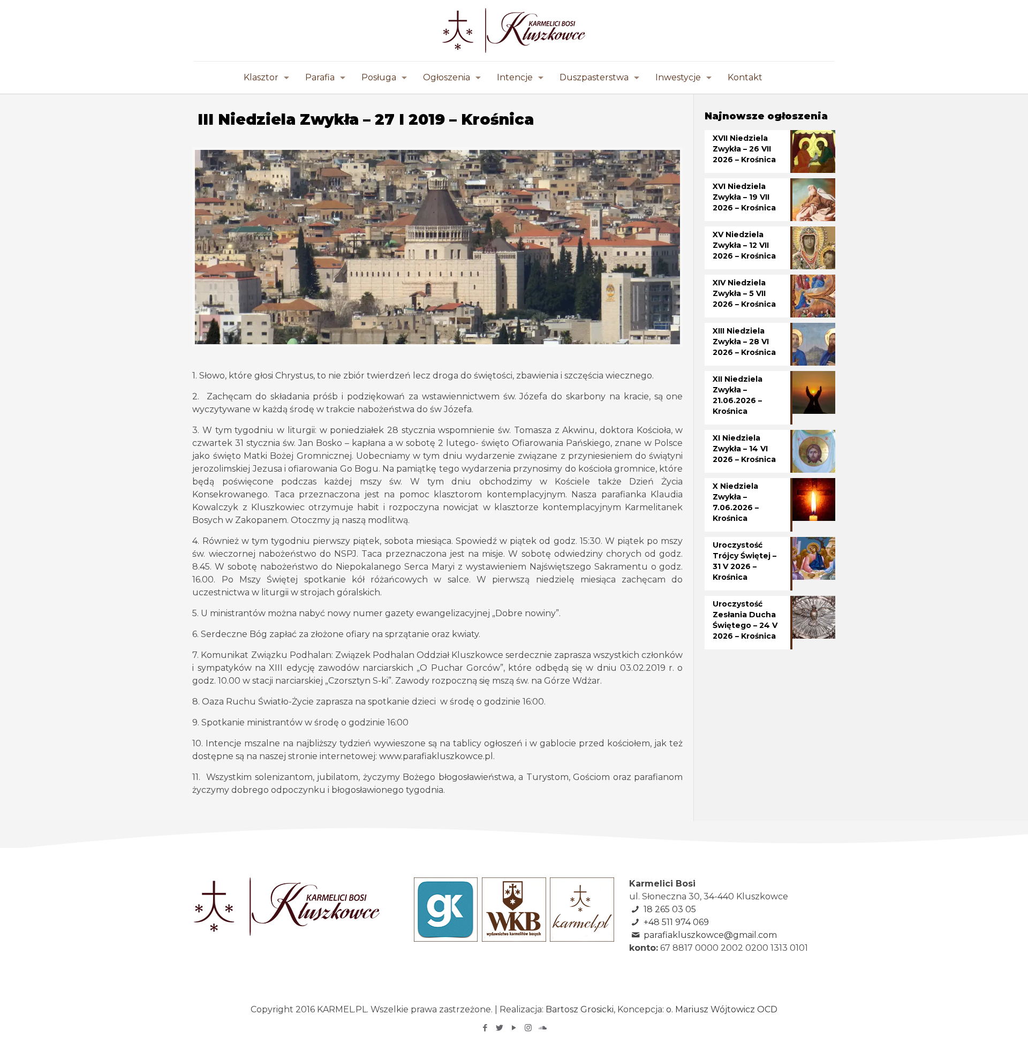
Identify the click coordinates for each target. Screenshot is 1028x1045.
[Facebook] (484, 1028)
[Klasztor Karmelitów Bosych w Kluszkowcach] (513, 30)
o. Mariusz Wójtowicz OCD (721, 1009)
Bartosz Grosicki (580, 1009)
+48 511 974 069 (676, 922)
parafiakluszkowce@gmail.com (710, 935)
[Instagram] (528, 1028)
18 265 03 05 (670, 909)
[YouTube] (513, 1028)
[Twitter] (499, 1028)
